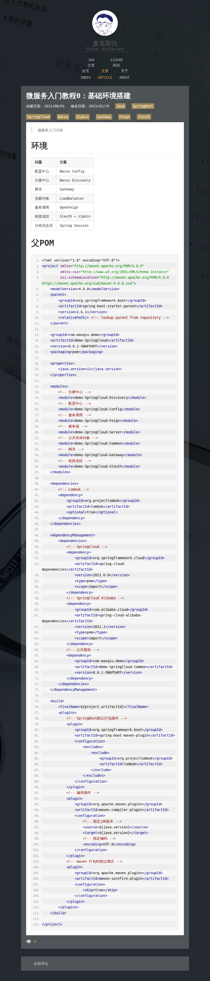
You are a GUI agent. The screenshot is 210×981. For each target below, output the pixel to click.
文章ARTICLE (105, 74)
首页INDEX (85, 74)
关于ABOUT (124, 74)
